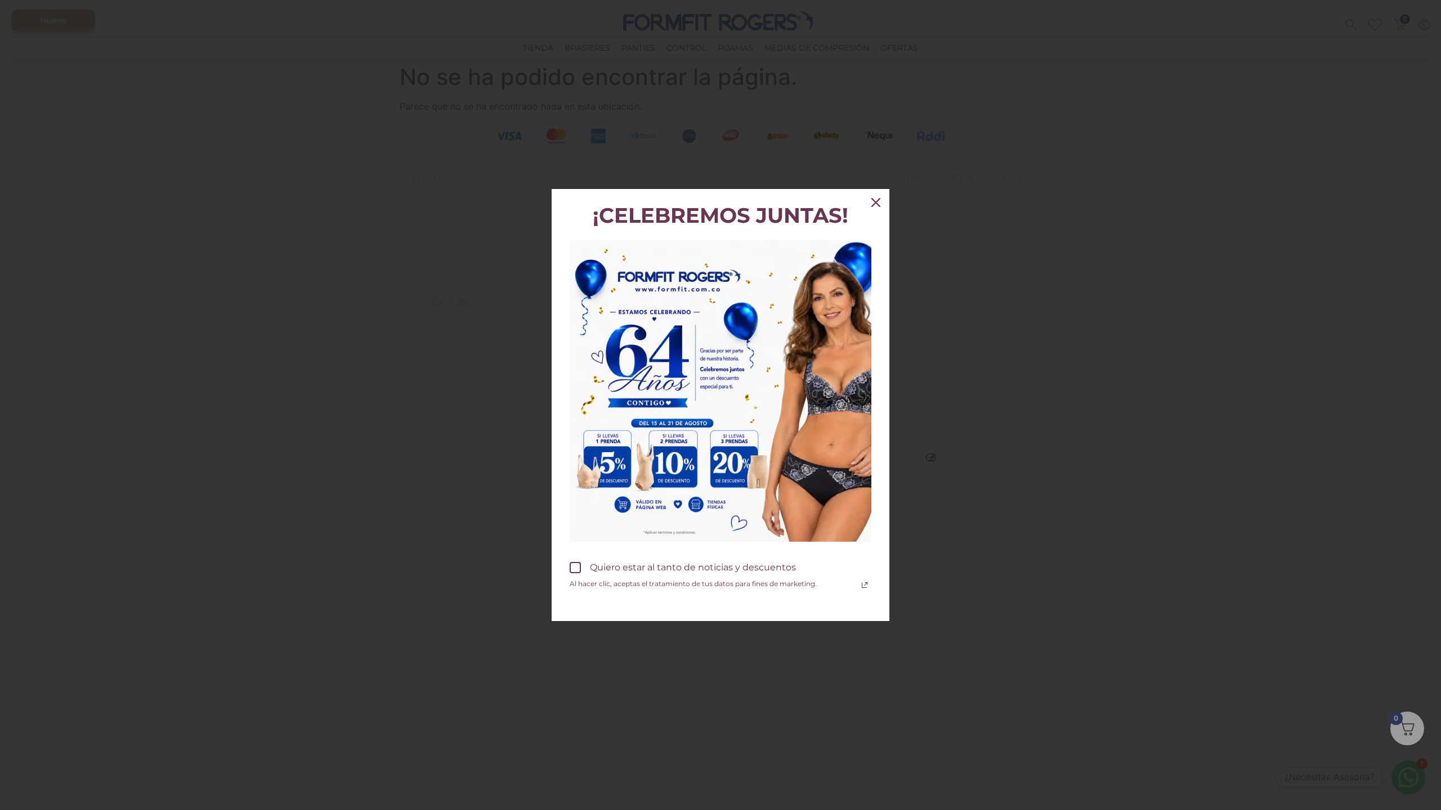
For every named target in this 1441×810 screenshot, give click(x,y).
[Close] (875, 202)
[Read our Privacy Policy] (864, 585)
